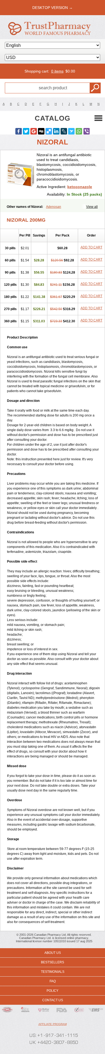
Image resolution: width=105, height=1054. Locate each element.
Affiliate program (52, 1024)
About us (52, 953)
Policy (52, 991)
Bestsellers (52, 962)
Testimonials (52, 972)
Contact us (52, 1000)
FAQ (53, 981)
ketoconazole (79, 187)
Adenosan (53, 207)
